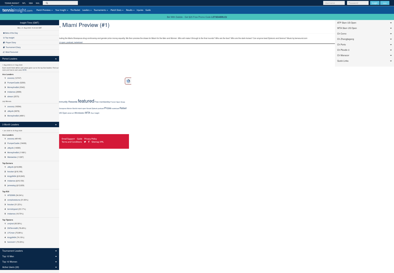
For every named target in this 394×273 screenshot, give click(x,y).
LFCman (11, 232)
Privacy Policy (90, 138)
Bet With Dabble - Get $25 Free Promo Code (197, 16)
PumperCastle (13, 82)
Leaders (86, 10)
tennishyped (12, 209)
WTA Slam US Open (347, 28)
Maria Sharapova (60, 108)
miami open (61, 42)
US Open (63, 113)
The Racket (75, 10)
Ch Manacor (343, 55)
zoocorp (10, 78)
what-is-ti (71, 113)
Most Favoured (11, 52)
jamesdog (11, 185)
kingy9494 (11, 176)
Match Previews (43, 10)
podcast (69, 42)
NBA (31, 3)
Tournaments (100, 10)
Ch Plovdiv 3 (343, 50)
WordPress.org (10, 73)
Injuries (140, 10)
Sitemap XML (98, 141)
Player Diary (10, 42)
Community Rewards (66, 101)
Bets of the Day (11, 33)
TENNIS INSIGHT (12, 3)
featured (86, 100)
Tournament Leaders (12, 251)
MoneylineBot (13, 87)
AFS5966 (11, 195)
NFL (24, 3)
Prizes (107, 108)
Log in (6, 55)
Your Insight (61, 10)
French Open (115, 102)
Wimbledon (79, 113)
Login (375, 2)
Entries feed (8, 61)
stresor (10, 96)
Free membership (102, 101)
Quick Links (342, 61)
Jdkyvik (10, 111)
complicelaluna (13, 199)
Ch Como (341, 33)
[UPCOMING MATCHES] (128, 81)
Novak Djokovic (92, 108)
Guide (148, 10)
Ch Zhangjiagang (345, 39)
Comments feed (10, 67)
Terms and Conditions (72, 141)
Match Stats (116, 10)
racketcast (78, 42)
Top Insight (9, 37)
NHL (38, 3)
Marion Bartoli (72, 108)
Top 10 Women (9, 262)
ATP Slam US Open (346, 23)
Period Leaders (9, 59)
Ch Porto (341, 44)
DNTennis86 (12, 228)
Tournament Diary (13, 47)
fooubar (10, 171)
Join (385, 3)
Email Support (68, 138)
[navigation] (29, 146)
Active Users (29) (10, 267)
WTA (87, 112)
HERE (24, 70)
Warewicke (12, 157)
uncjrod (10, 223)
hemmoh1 (11, 242)
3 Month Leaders (10, 124)
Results (129, 10)
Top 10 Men (8, 256)
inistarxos (11, 91)
